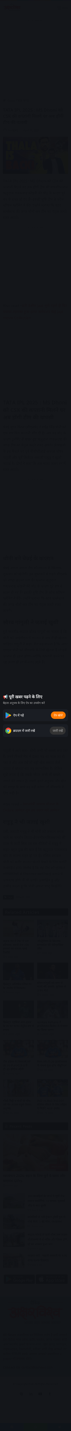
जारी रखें (58, 730)
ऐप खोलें (58, 715)
